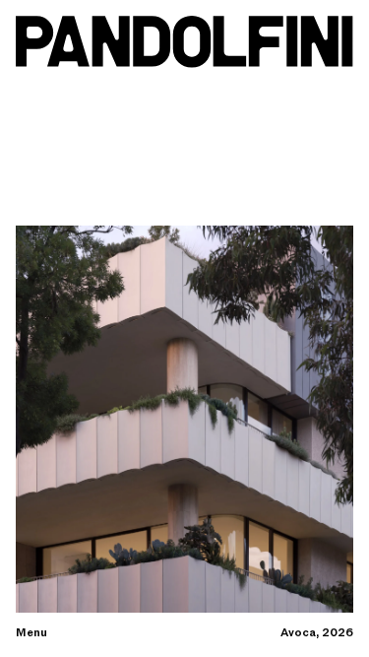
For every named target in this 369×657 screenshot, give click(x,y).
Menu (31, 633)
